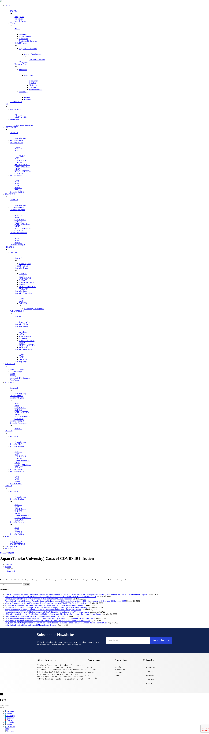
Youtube (150, 679)
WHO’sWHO (10, 382)
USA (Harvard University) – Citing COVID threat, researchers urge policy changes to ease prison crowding (46, 608)
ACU (17, 183)
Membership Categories (24, 125)
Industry (13, 376)
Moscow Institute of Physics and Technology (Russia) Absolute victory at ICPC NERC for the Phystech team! (47, 603)
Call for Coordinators (37, 60)
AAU (17, 181)
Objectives (19, 19)
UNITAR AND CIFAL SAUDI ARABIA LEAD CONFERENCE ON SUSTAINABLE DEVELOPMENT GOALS (50, 597)
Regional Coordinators (28, 49)
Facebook (151, 667)
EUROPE (18, 162)
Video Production (35, 90)
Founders (22, 34)
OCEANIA (19, 173)
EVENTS (8, 431)
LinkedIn (150, 675)
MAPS (7, 536)
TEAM (12, 23)
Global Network (21, 43)
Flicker (149, 683)
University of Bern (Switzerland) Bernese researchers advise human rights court (35, 616)
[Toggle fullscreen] (6, 705)
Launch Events (20, 21)
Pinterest (9, 720)
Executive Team (21, 64)
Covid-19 (8, 564)
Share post (10, 571)
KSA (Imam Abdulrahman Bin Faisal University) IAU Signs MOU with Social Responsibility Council (44, 605)
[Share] (3, 705)
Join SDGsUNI (16, 109)
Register (11, 553)
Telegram (10, 718)
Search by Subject (21, 291)
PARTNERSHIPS (12, 546)
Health (12, 374)
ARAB (17, 150)
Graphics (32, 87)
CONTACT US (16, 102)
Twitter (149, 671)
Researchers (33, 81)
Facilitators (23, 39)
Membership (14, 119)
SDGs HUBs (10, 364)
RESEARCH (10, 247)
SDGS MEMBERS (17, 544)
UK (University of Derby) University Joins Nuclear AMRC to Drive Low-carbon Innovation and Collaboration (47, 621)
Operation (23, 70)
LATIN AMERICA (22, 167)
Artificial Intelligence (18, 369)
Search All (14, 133)
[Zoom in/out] (8, 705)
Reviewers (28, 99)
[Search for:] (11, 585)
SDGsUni (13, 11)
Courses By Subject (17, 245)
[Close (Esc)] (1, 705)
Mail (7, 729)
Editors (27, 97)
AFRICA (18, 148)
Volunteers (23, 62)
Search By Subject (17, 192)
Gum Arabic (14, 380)
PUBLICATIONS (17, 311)
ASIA (17, 158)
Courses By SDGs (17, 207)
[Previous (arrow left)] (1, 707)
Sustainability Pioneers (28, 41)
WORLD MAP (16, 542)
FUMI (17, 185)
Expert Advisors (25, 36)
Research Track (16, 484)
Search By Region (17, 398)
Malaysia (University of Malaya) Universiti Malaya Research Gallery (31, 625)
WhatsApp (10, 716)
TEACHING (10, 194)
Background (19, 17)
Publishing (23, 92)
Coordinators (29, 75)
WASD (17, 29)
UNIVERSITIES (11, 127)
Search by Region (16, 143)
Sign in (3, 553)
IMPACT (8, 486)
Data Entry (33, 83)
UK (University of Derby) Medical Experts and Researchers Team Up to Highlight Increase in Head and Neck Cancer (50, 618)
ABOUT (8, 5)
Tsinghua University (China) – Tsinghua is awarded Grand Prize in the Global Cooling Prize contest (43, 610)
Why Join (18, 115)
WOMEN (18, 190)
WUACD (18, 188)
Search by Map (20, 138)
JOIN (7, 104)
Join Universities (21, 117)
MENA (17, 169)
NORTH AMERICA (23, 171)
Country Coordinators (32, 54)
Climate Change (16, 371)
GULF (22, 156)
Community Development (34, 309)
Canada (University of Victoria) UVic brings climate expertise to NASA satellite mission (38, 599)
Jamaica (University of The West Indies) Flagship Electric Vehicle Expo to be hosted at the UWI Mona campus (47, 612)
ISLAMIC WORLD (22, 165)
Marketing (33, 85)
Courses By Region (17, 210)
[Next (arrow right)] (3, 707)
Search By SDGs (16, 140)
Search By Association (18, 175)
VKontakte (10, 727)
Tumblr (9, 724)
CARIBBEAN (20, 160)
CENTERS (14, 252)
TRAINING (9, 548)
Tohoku (8, 567)
